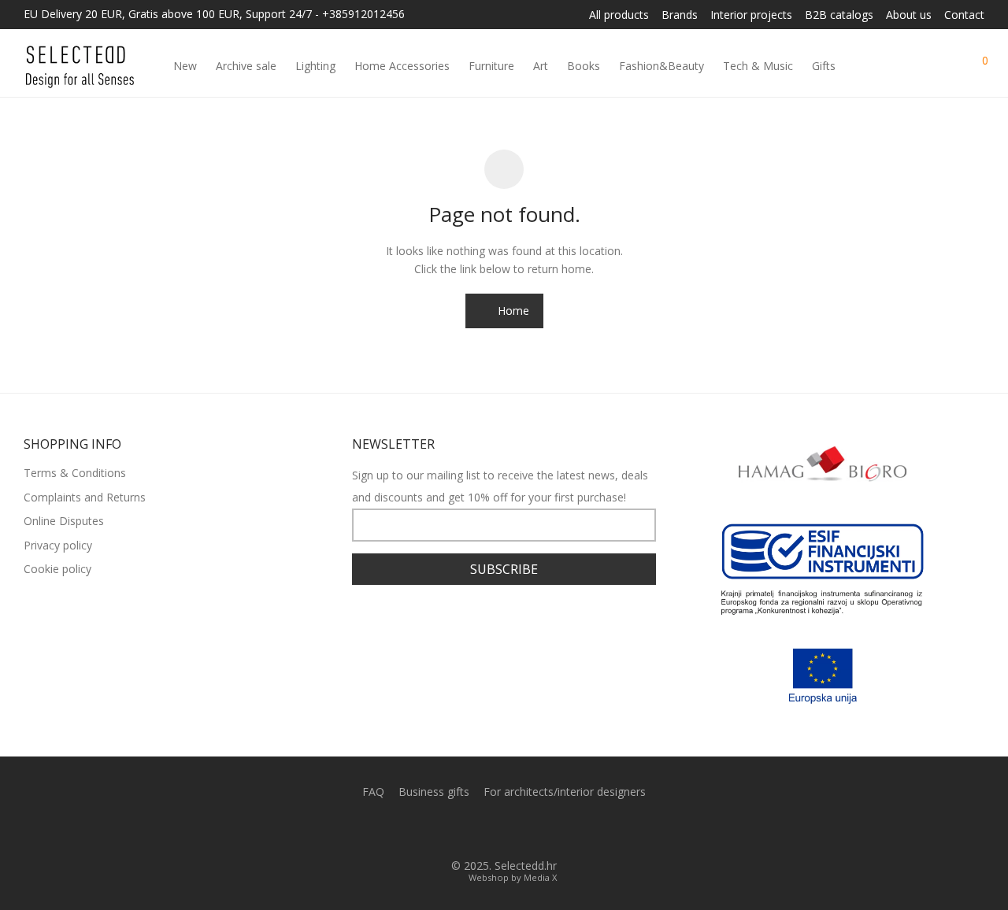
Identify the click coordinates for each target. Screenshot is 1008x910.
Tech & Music (758, 65)
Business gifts (433, 791)
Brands (680, 14)
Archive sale (246, 65)
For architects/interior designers (565, 791)
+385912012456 (363, 13)
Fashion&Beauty (661, 65)
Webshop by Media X (513, 877)
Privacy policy (58, 545)
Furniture (491, 65)
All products (619, 14)
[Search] (919, 66)
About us (909, 14)
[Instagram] (516, 829)
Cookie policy (57, 568)
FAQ (373, 791)
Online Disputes (64, 520)
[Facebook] (491, 829)
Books (583, 65)
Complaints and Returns (85, 497)
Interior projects (751, 14)
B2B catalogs (839, 14)
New (185, 65)
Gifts (824, 65)
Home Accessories (402, 65)
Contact (964, 14)
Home (512, 310)
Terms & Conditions (75, 472)
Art (540, 65)
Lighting (315, 65)
